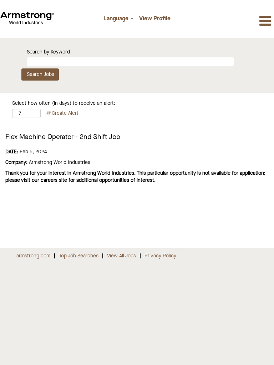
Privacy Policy (160, 255)
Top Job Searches (78, 255)
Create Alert (64, 113)
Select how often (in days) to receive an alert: (63, 103)
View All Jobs (121, 255)
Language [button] (116, 19)
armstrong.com (33, 255)
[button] (228, 21)
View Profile (155, 19)
